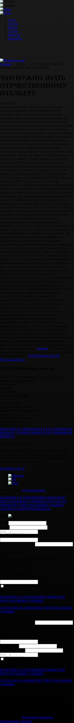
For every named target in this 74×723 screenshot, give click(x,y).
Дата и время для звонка (17, 544)
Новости (14, 35)
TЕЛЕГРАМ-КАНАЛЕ (44, 356)
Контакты (15, 38)
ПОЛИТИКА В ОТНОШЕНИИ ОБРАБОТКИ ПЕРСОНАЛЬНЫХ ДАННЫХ (32, 499)
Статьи (13, 31)
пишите (42, 348)
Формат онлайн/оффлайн (17, 626)
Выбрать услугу (11, 548)
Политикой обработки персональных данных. (26, 719)
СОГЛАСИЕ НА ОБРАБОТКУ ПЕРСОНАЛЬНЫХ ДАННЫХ (33, 503)
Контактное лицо (12, 650)
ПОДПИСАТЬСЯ (12, 468)
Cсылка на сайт (19, 536)
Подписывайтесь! (12, 359)
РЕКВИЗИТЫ (40, 508)
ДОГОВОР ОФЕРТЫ (15, 508)
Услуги (13, 23)
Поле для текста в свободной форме (25, 578)
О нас (12, 20)
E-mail (4, 527)
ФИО (4, 523)
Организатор (9, 646)
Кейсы (12, 27)
